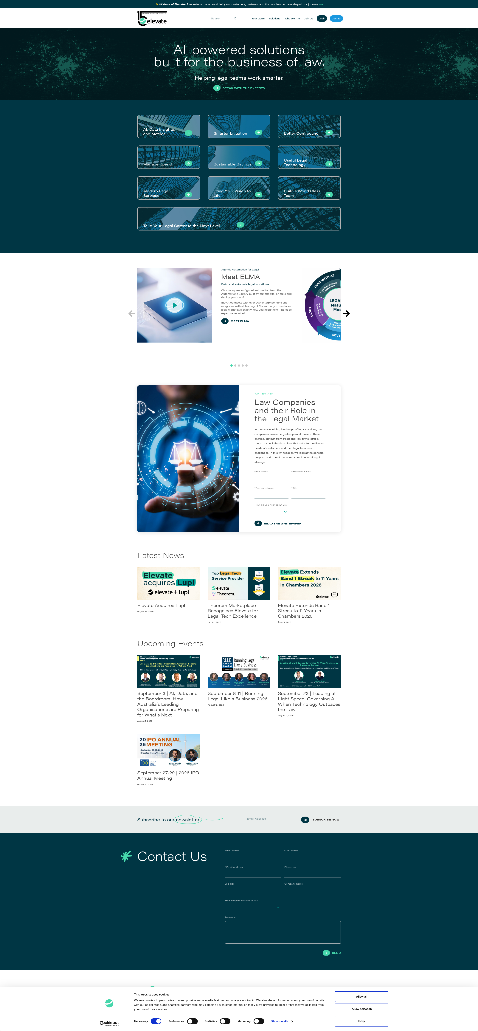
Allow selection (362, 1008)
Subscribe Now (326, 819)
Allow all (361, 996)
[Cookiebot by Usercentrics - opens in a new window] (109, 1024)
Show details (279, 1021)
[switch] (192, 1021)
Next (346, 313)
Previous (131, 313)
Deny (361, 1021)
